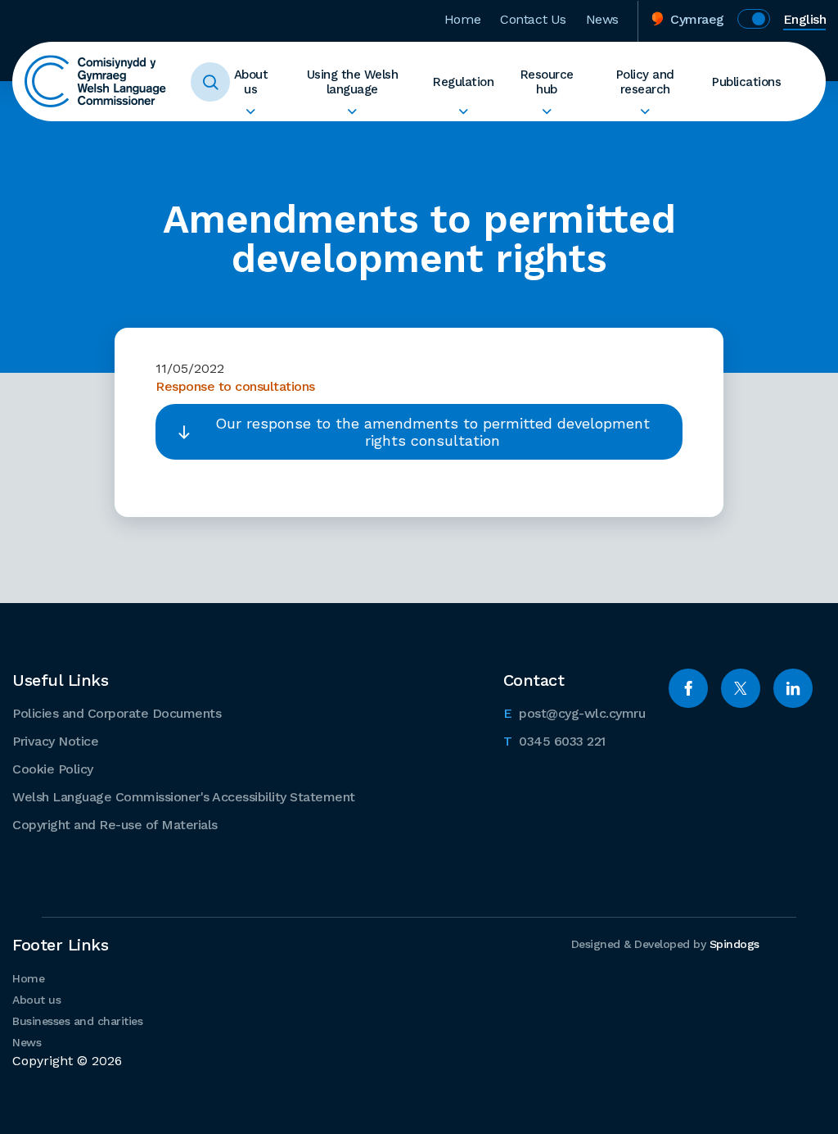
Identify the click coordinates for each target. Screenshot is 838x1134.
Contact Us (533, 19)
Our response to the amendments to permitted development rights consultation (432, 432)
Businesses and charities (77, 1020)
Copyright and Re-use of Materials (115, 824)
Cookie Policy (52, 769)
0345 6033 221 (554, 741)
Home (462, 19)
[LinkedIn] (793, 688)
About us (251, 82)
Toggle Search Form (210, 82)
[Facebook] (688, 688)
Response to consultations (235, 386)
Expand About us (251, 111)
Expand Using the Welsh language (352, 111)
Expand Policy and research (645, 111)
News (602, 19)
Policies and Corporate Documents (116, 713)
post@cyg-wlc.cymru (574, 713)
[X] (740, 688)
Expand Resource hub (546, 111)
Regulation (463, 82)
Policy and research (645, 82)
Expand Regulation (463, 111)
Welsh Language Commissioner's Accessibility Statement (183, 797)
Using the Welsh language (353, 82)
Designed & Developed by (665, 943)
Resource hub (547, 82)
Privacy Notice (55, 741)
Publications (746, 82)
